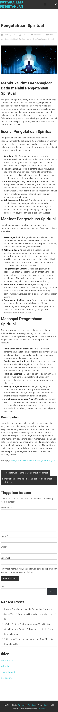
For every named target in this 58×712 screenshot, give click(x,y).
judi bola (5, 666)
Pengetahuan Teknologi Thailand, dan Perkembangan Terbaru (27, 480)
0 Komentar (38, 35)
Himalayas (47, 705)
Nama (4, 536)
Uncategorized (24, 39)
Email (4, 547)
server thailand (8, 672)
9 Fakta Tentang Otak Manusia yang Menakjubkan (27, 624)
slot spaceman (8, 660)
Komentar (6, 507)
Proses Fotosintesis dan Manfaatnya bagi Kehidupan (29, 609)
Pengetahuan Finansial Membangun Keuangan (33, 460)
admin (24, 35)
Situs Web (6, 558)
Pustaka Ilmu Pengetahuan (27, 705)
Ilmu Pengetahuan (40, 39)
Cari (3, 586)
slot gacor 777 (7, 678)
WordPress (41, 709)
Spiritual (14, 39)
